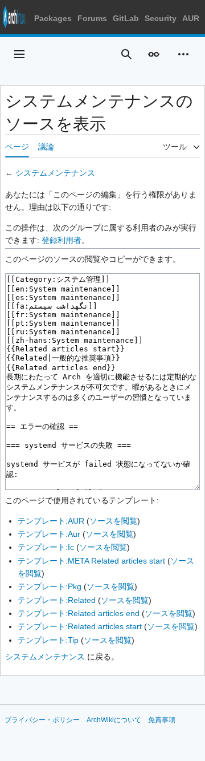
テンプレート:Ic (46, 547)
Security (161, 18)
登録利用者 (61, 240)
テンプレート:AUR (51, 520)
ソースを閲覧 (113, 520)
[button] (19, 54)
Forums (92, 18)
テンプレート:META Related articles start (91, 560)
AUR (190, 18)
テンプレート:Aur (49, 534)
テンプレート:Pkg (49, 586)
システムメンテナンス (55, 172)
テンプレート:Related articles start (80, 626)
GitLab (126, 18)
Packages (53, 18)
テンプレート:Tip (48, 640)
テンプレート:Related (57, 600)
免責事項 (161, 720)
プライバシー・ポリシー (42, 720)
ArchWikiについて (114, 720)
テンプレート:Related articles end (79, 613)
